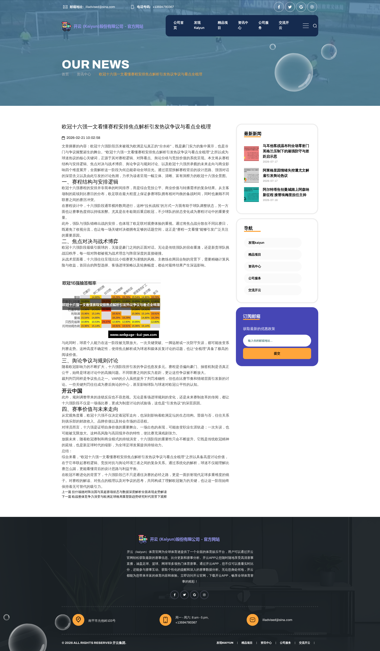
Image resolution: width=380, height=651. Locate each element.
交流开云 (284, 25)
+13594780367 (163, 7)
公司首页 (179, 25)
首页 (65, 74)
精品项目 (223, 25)
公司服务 (263, 25)
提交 (277, 353)
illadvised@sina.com (100, 7)
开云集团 (119, 642)
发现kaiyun (199, 25)
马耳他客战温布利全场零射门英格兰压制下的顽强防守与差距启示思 (286, 151)
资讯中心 (243, 25)
